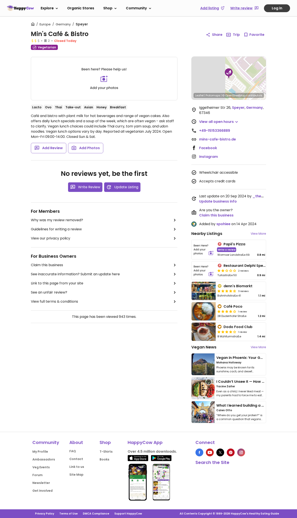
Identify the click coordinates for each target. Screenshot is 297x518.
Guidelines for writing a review (56, 229)
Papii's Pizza (234, 244)
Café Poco (233, 306)
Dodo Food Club (238, 326)
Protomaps (213, 95)
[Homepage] (20, 8)
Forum (37, 475)
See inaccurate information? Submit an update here (75, 274)
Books (104, 459)
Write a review (226, 249)
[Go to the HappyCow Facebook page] (199, 452)
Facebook (208, 147)
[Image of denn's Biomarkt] (204, 291)
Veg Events (41, 467)
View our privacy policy (50, 238)
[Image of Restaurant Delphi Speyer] (204, 270)
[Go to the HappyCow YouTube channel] (210, 452)
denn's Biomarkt (238, 286)
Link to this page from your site (57, 283)
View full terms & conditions (54, 301)
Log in (277, 8)
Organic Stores (80, 8)
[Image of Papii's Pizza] (204, 249)
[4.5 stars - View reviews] (227, 291)
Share (217, 34)
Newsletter (41, 483)
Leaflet (199, 95)
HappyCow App (145, 442)
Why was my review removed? (57, 220)
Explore (47, 8)
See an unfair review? (49, 292)
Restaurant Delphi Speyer (246, 265)
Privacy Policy (44, 513)
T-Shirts (106, 451)
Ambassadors (43, 459)
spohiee (223, 223)
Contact (76, 459)
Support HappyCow (128, 513)
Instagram (208, 156)
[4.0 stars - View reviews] (227, 311)
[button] (229, 73)
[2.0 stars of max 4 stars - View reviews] (227, 270)
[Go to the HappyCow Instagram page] (241, 452)
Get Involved (42, 490)
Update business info (218, 201)
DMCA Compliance (96, 513)
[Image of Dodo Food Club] (204, 332)
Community (136, 8)
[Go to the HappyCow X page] (220, 452)
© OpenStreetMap (233, 95)
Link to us (76, 467)
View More (258, 233)
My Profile (40, 451)
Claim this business (47, 264)
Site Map (76, 474)
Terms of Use (68, 513)
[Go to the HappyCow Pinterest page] (231, 452)
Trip (236, 34)
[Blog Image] (203, 364)
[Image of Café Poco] (204, 311)
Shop (107, 8)
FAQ (72, 451)
